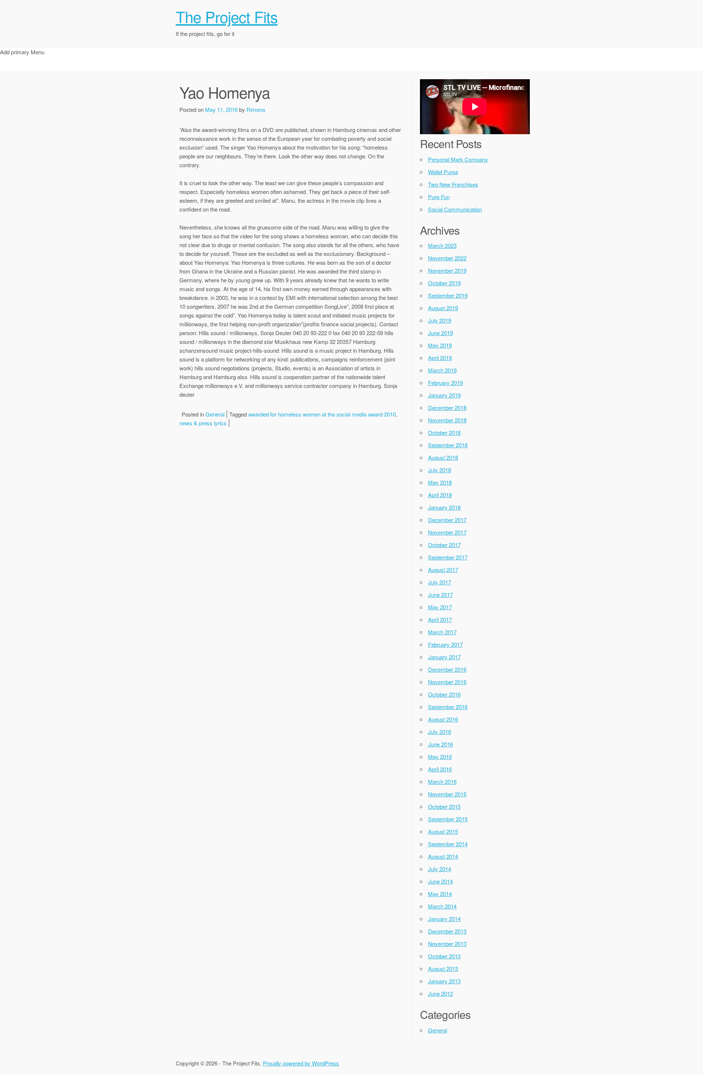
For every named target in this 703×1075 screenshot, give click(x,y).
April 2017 (440, 619)
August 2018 (443, 457)
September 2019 (448, 295)
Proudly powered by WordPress (301, 1063)
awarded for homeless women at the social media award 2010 (322, 414)
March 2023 (442, 245)
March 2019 (442, 370)
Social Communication (455, 209)
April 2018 (440, 495)
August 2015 (443, 831)
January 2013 (444, 981)
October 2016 (444, 694)
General (214, 414)
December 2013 (447, 931)
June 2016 (440, 744)
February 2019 (445, 382)
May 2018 (440, 482)
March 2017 (442, 632)
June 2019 (440, 333)
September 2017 (448, 557)
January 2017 (444, 657)
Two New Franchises (453, 184)
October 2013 (444, 956)
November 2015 (447, 794)
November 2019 (447, 270)
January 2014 (444, 918)
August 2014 (443, 856)
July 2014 (439, 869)
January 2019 (444, 395)
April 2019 (440, 358)
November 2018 (447, 420)
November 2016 (447, 682)
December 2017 (447, 520)
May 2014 (440, 894)
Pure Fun (439, 197)
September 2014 (448, 844)
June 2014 (440, 881)
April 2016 (440, 769)
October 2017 (444, 544)
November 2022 (447, 258)
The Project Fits (227, 16)
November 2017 (447, 532)
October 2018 (444, 432)
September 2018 (448, 445)
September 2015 (448, 819)
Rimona (255, 109)
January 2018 (444, 507)
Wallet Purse (443, 172)
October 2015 (444, 806)
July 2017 (439, 582)
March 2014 (442, 906)
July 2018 (439, 470)
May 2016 (440, 756)
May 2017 (440, 607)
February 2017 (445, 644)
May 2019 (440, 345)
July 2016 (439, 731)
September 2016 (448, 707)
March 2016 (442, 781)
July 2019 (439, 320)
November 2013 (447, 943)
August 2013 (443, 968)
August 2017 (443, 569)
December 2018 (447, 407)
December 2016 (447, 669)
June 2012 (440, 993)
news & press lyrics (203, 423)
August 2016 (443, 719)
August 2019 (443, 308)
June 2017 (440, 594)
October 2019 (444, 283)
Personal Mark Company (458, 159)
